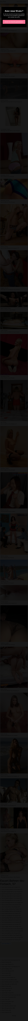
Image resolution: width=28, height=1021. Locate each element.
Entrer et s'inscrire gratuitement (14, 22)
